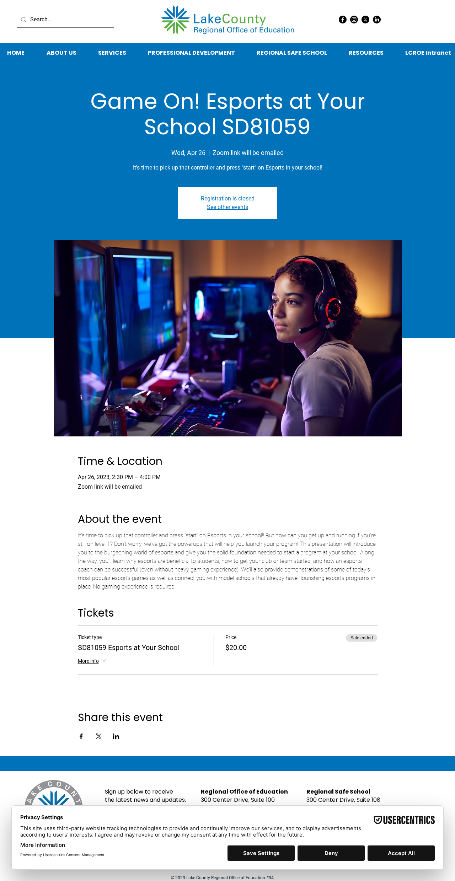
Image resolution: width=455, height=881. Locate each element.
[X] (365, 19)
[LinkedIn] (377, 19)
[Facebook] (343, 19)
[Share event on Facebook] (81, 736)
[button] (366, 53)
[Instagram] (354, 19)
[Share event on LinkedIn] (116, 736)
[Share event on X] (98, 736)
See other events (227, 207)
